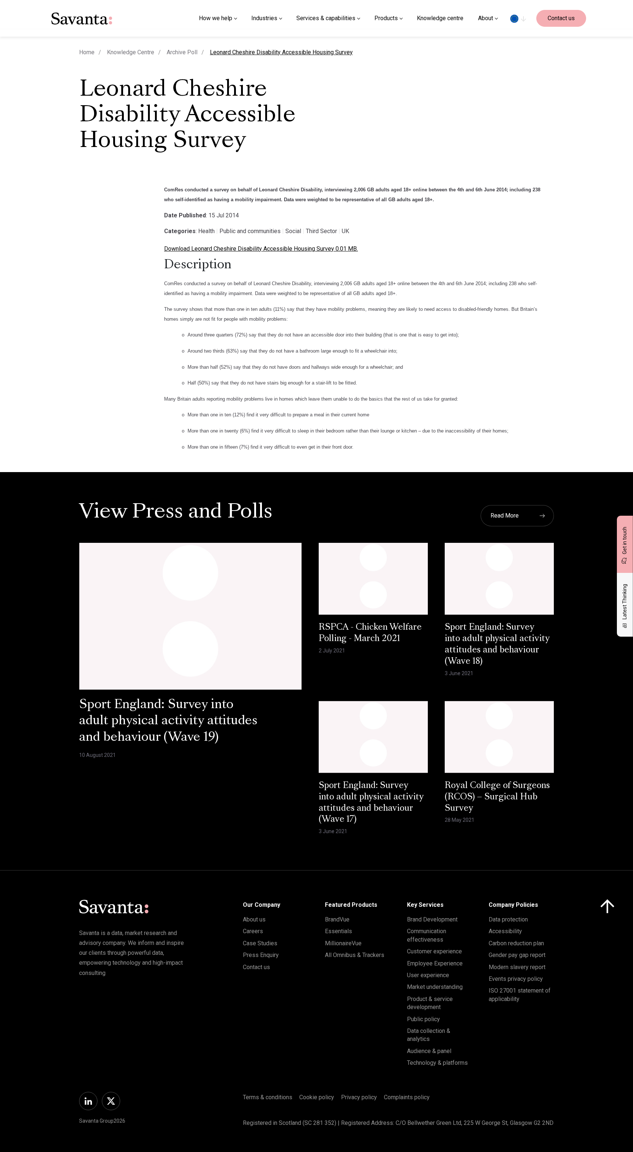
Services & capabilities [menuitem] (325, 18)
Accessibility (505, 931)
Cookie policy (316, 1097)
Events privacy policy (516, 978)
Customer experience (434, 951)
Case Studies (260, 943)
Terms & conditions (267, 1097)
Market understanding (435, 986)
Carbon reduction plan (516, 943)
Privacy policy (359, 1097)
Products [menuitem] (386, 18)
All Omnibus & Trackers (354, 955)
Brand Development (432, 919)
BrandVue (337, 919)
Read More (505, 515)
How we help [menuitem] (215, 18)
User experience (428, 975)
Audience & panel (429, 1051)
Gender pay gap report (517, 955)
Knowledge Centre (130, 52)
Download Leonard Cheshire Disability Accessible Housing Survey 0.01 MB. (261, 248)
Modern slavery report (517, 967)
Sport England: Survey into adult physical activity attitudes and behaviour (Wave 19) (168, 721)
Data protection (508, 919)
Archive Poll (182, 52)
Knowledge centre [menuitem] (440, 18)
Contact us (561, 18)
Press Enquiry (261, 955)
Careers (253, 931)
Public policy (423, 1019)
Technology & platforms (437, 1062)
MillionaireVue (343, 943)
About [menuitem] (485, 18)
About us (254, 919)
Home (87, 52)
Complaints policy (407, 1097)
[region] (518, 18)
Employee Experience (435, 963)
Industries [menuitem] (264, 18)
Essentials (338, 931)
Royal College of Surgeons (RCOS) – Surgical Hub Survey (497, 797)
